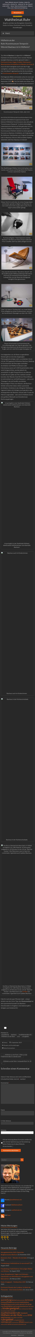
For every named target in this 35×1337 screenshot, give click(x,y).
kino (21, 1308)
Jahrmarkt (31, 1306)
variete (30, 1322)
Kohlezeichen (25, 1309)
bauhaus (14, 1034)
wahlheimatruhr (16, 1210)
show (21, 1322)
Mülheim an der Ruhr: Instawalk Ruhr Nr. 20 (16, 1062)
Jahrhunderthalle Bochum (20, 1306)
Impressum (14, 1335)
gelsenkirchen (24, 1304)
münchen (25, 1315)
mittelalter (12, 1310)
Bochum (14, 1300)
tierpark (26, 1322)
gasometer (12, 1304)
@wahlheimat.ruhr (16, 1199)
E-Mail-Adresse (6, 1121)
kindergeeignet (11, 1308)
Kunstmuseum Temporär (11, 73)
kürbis (31, 1309)
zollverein (21, 1324)
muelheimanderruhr (25, 1034)
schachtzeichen (15, 1322)
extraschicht (16, 1302)
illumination (8, 1306)
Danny (5, 1042)
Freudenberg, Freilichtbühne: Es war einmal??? (15, 1263)
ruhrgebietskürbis (19, 1320)
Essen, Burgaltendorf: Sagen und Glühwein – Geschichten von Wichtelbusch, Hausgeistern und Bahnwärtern (17, 1276)
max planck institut (5, 1311)
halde (2, 1306)
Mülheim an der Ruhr (8, 1036)
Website (3, 1130)
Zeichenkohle (14, 1324)
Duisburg (3, 1302)
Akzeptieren (17, 12)
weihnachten (4, 1324)
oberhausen (5, 1317)
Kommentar (5, 1083)
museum (24, 1313)
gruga (30, 1304)
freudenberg (5, 1304)
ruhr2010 (19, 1317)
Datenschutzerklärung (17, 9)
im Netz (24, 991)
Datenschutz (21, 1335)
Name (3, 1110)
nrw (18, 1036)
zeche (9, 1324)
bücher (23, 1300)
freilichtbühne (24, 1302)
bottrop (19, 1300)
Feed (8, 1215)
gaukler (17, 1304)
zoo (25, 1324)
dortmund (29, 1300)
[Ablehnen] (33, 8)
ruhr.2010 (13, 1317)
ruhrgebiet (25, 1036)
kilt (1, 1308)
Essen (9, 1302)
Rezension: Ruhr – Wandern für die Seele (14, 1258)
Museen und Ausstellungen (11, 1045)
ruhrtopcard (6, 1322)
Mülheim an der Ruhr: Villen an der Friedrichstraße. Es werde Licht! (14, 1055)
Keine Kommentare (9, 1048)
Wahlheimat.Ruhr (17, 20)
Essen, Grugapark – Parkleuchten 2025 (13, 1282)
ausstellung (5, 1034)
